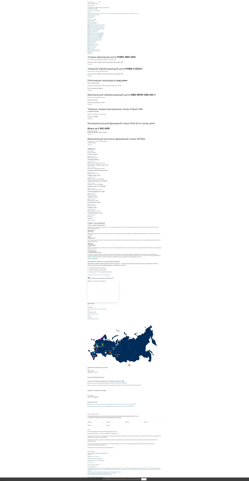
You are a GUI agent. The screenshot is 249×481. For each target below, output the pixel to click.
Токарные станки (91, 48)
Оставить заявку (91, 462)
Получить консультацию (105, 274)
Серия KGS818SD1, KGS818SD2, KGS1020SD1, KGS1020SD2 (128, 385)
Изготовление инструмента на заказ (131, 13)
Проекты (93, 14)
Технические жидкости (102, 309)
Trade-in (92, 314)
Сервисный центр (109, 13)
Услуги (89, 12)
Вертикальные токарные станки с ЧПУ (96, 26)
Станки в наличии (91, 20)
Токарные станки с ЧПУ (93, 31)
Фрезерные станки (91, 42)
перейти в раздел (91, 156)
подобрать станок (91, 10)
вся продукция (91, 150)
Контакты (97, 14)
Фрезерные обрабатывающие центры (96, 29)
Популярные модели (92, 23)
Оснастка (89, 309)
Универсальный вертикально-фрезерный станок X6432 (124, 404)
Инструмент (94, 309)
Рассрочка (96, 314)
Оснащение (90, 473)
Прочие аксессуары (111, 473)
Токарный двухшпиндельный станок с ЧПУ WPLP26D (122, 406)
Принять (144, 479)
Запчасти (89, 53)
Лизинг (89, 314)
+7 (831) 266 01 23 (91, 16)
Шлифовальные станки (92, 45)
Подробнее (90, 64)
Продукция (97, 10)
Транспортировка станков (93, 318)
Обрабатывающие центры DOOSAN (95, 34)
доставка (89, 14)
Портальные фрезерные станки (94, 39)
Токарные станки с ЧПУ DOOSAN (95, 37)
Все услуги (90, 13)
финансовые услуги (92, 474)
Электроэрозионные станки (93, 51)
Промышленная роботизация (98, 13)
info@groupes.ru (91, 5)
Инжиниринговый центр (118, 13)
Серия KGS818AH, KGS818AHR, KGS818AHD (117, 383)
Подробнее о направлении (93, 274)
